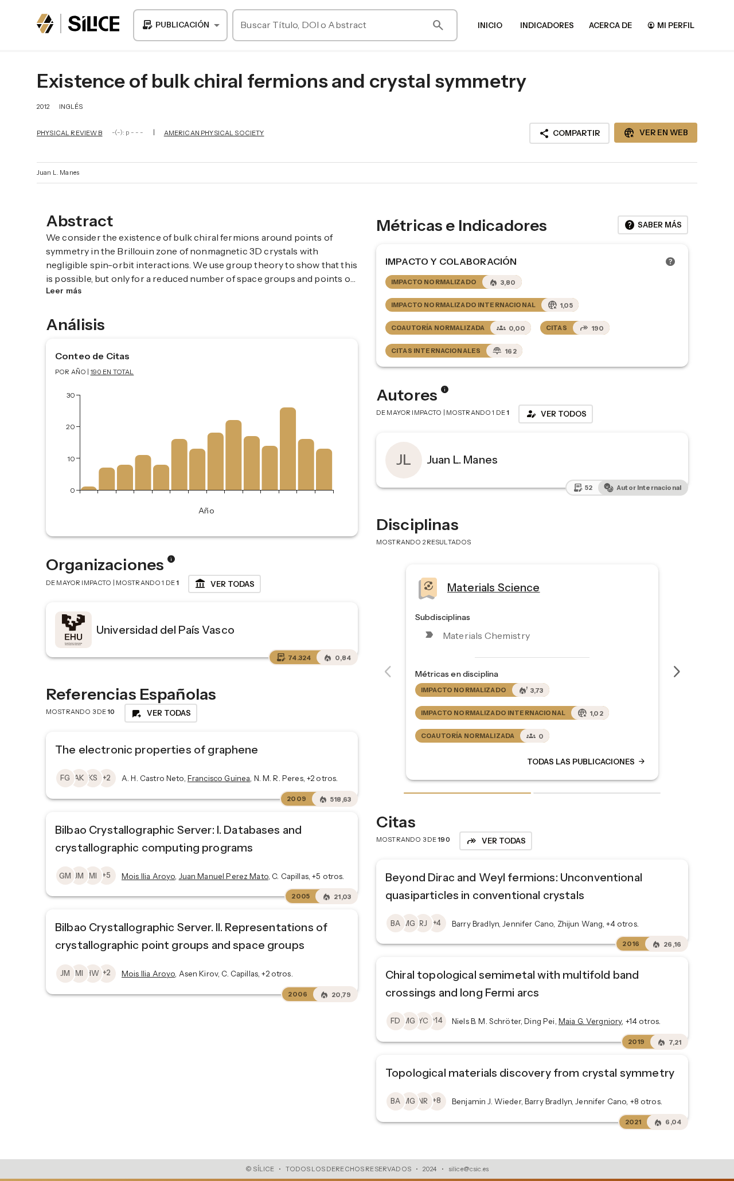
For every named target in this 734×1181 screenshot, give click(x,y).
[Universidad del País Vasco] (73, 629)
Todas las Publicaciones (430, 762)
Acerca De (610, 25)
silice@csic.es (468, 1169)
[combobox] (180, 25)
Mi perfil (670, 25)
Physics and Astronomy (665, 587)
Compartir (569, 133)
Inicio (490, 25)
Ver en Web (655, 133)
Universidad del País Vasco (165, 630)
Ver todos (556, 414)
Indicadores (547, 25)
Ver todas (224, 584)
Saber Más (653, 225)
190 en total (112, 372)
